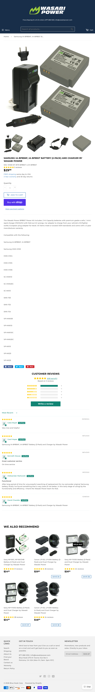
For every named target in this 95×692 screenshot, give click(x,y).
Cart (91, 30)
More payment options (14, 209)
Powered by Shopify (33, 683)
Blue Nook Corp (16, 683)
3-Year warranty (10, 177)
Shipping (7, 651)
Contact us (8, 662)
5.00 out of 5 (52, 378)
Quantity (7, 183)
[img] (7, 419)
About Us (7, 654)
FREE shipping (10, 174)
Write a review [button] (45, 404)
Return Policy (9, 668)
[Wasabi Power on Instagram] (49, 677)
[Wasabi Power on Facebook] (44, 677)
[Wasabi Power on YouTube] (53, 677)
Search (6, 648)
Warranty (7, 665)
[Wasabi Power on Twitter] (40, 677)
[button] (9, 167)
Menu (7, 30)
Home (6, 36)
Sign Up (86, 654)
